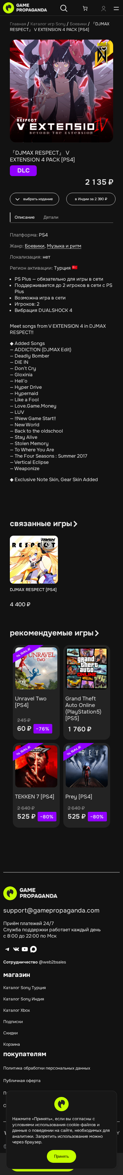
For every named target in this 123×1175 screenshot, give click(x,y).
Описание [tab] (25, 217)
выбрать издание (38, 199)
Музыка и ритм (64, 246)
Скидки (10, 1033)
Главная (18, 24)
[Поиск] (64, 8)
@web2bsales (52, 962)
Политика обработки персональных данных (46, 1068)
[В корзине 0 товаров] (85, 8)
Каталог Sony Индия (23, 999)
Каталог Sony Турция (24, 987)
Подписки (13, 1021)
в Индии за (91, 199)
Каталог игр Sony (47, 24)
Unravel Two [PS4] (31, 701)
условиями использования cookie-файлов (54, 1124)
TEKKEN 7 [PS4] (34, 796)
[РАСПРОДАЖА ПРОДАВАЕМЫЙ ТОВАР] (36, 668)
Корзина (11, 1044)
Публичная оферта (22, 1080)
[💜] (104, 49)
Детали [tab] (51, 217)
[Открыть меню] (116, 8)
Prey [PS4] (78, 796)
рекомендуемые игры (51, 633)
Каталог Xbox (16, 1010)
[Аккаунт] (104, 9)
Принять (61, 1156)
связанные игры (41, 524)
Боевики (78, 24)
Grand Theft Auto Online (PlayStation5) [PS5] (83, 708)
